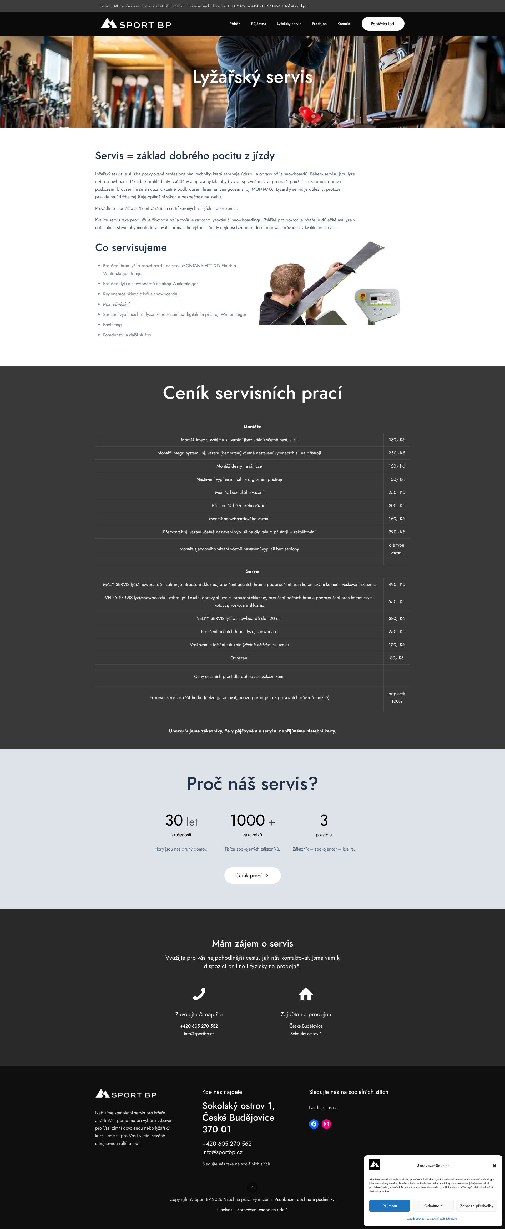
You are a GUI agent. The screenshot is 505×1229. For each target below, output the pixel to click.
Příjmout (389, 1206)
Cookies (224, 1209)
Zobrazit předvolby (476, 1206)
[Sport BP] (135, 24)
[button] (494, 1166)
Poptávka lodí (383, 24)
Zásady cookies (415, 1219)
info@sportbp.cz (297, 5)
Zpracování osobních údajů (442, 1219)
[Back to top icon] (252, 1187)
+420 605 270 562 (265, 5)
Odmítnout (433, 1206)
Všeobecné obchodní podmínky (304, 1199)
